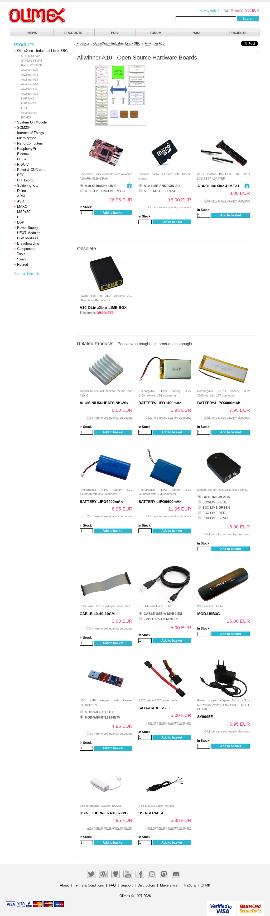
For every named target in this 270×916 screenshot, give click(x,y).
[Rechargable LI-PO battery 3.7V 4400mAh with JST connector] (106, 451)
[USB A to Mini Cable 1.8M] (164, 567)
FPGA (22, 159)
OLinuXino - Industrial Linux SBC (42, 51)
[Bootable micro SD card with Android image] (164, 135)
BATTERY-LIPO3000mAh (218, 403)
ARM (21, 196)
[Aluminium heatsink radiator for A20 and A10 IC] (106, 352)
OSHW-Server (30, 55)
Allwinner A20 (29, 70)
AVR (20, 201)
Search (248, 19)
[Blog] (103, 874)
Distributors (146, 885)
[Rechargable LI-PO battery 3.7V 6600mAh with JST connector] (164, 451)
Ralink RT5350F (31, 65)
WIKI (196, 33)
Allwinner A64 (29, 74)
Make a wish (169, 885)
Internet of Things (30, 133)
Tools (21, 254)
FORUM (155, 33)
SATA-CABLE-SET (154, 708)
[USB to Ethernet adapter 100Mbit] (106, 767)
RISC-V (23, 164)
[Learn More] (250, 906)
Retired (22, 264)
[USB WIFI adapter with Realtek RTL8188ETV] (106, 662)
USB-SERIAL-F (151, 813)
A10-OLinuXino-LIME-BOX (103, 307)
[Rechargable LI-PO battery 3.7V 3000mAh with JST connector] (223, 352)
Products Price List (27, 274)
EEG (21, 175)
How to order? (209, 10)
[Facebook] (140, 874)
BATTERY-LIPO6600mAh (160, 501)
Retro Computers (30, 143)
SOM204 (24, 128)
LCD (24, 108)
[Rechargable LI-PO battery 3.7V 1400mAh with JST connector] (164, 352)
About (64, 885)
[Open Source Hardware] (129, 186)
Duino (21, 191)
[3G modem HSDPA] (223, 567)
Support (127, 885)
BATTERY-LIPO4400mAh (101, 501)
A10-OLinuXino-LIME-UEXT (221, 186)
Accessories (29, 112)
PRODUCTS (73, 33)
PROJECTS (238, 33)
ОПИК (205, 885)
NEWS (32, 33)
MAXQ (22, 207)
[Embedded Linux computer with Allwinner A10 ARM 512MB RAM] (106, 135)
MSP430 (23, 212)
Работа (190, 885)
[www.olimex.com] (37, 9)
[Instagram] (152, 874)
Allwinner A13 (29, 79)
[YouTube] (127, 874)
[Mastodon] (164, 874)
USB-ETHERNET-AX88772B (104, 813)
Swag (21, 259)
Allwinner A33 (29, 93)
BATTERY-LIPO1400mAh (160, 403)
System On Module (32, 122)
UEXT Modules (28, 233)
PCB (114, 33)
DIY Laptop (25, 180)
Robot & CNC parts (31, 170)
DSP (20, 222)
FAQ (112, 885)
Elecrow (23, 154)
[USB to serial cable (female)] (164, 767)
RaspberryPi (26, 149)
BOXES (26, 117)
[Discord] (176, 874)
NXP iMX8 (27, 98)
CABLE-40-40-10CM (97, 614)
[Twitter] (91, 874)
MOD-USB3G (208, 614)
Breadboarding (28, 243)
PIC (20, 217)
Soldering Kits (27, 185)
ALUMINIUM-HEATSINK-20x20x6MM (111, 403)
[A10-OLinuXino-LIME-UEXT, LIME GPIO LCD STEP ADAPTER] (223, 135)
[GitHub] (115, 874)
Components (26, 249)
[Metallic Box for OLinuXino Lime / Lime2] (223, 451)
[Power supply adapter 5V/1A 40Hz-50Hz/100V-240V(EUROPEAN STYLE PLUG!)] (223, 662)
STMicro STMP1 (31, 60)
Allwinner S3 (29, 89)
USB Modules (27, 238)
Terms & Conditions (89, 885)
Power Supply (27, 228)
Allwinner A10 (29, 84)
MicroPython (26, 138)
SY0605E (205, 717)
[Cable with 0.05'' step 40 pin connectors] (106, 567)
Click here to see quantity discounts (168, 207)
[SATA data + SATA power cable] (164, 662)
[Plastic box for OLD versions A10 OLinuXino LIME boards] (106, 257)
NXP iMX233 (29, 103)
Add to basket (113, 213)
